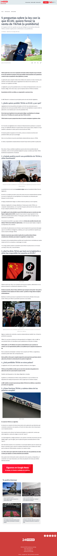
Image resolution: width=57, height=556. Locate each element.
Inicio (2, 11)
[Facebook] (35, 63)
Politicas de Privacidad (28, 551)
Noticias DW (38, 2)
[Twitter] (38, 63)
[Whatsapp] (32, 63)
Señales (46, 2)
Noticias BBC (33, 2)
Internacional (27, 2)
